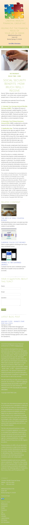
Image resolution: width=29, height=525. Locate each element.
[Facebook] (1, 499)
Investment (4, 506)
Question (3, 297)
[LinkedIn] (3, 499)
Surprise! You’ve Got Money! (13, 242)
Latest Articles (5, 518)
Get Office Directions (14, 43)
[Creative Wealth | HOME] (14, 18)
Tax (2, 512)
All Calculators (5, 522)
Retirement (4, 504)
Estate (3, 508)
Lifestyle (3, 516)
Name (3, 286)
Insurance (4, 510)
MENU (24, 47)
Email (3, 292)
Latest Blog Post (10, 317)
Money (3, 514)
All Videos (4, 520)
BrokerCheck (19, 346)
